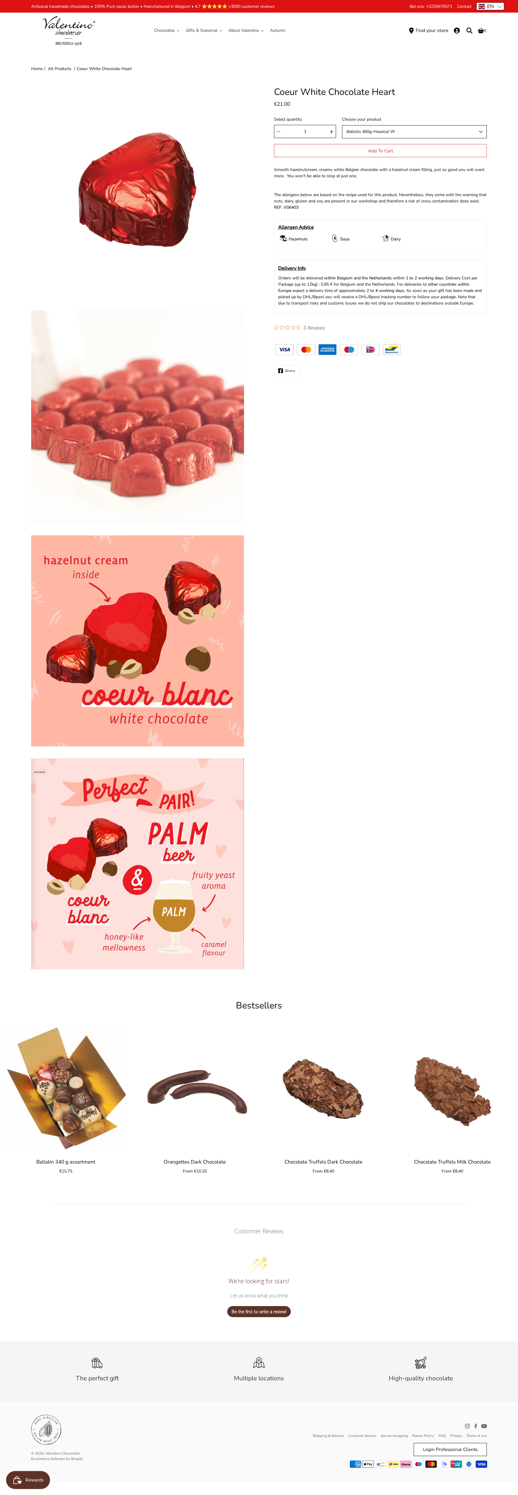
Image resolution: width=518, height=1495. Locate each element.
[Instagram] (467, 1426)
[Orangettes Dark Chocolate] (195, 1089)
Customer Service (362, 1435)
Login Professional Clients (450, 1449)
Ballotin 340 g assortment (65, 1161)
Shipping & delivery (328, 1435)
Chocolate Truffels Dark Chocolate (323, 1161)
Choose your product (361, 119)
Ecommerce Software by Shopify (57, 1458)
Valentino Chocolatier (62, 1453)
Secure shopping (394, 1435)
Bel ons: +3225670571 (431, 6)
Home (37, 69)
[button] (490, 6)
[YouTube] (484, 1426)
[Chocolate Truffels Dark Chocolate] (323, 1089)
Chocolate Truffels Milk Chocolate (452, 1161)
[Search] (469, 30)
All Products (59, 69)
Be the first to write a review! (259, 1311)
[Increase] (331, 131)
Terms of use (476, 1435)
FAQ (442, 1435)
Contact (464, 6)
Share (290, 370)
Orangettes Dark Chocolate (195, 1161)
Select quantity (288, 119)
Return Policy (423, 1435)
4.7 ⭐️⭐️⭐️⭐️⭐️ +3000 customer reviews (235, 6)
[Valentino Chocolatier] (68, 31)
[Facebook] (475, 1426)
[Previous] (12, 1089)
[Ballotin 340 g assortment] (66, 1089)
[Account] (457, 30)
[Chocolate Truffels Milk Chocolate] (452, 1089)
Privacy (456, 1435)
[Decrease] (278, 131)
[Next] (506, 1089)
